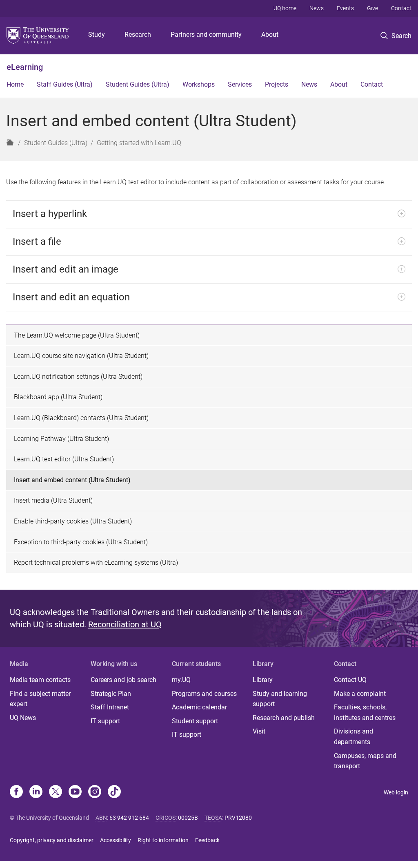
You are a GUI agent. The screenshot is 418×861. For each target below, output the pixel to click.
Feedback (207, 840)
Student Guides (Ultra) (137, 84)
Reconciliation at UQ (125, 624)
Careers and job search (123, 680)
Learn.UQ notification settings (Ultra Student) (78, 376)
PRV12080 (238, 817)
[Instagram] (94, 792)
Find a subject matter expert (40, 699)
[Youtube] (75, 792)
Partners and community (206, 34)
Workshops (198, 84)
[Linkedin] (35, 792)
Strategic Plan (111, 694)
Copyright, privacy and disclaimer (51, 840)
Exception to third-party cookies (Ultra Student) (81, 542)
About (269, 34)
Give (372, 8)
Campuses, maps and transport (365, 761)
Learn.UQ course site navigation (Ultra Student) (81, 356)
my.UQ (181, 680)
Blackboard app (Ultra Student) (58, 397)
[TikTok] (114, 792)
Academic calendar (199, 707)
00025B (188, 817)
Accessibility (115, 840)
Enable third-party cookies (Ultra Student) (73, 521)
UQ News (23, 718)
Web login (396, 792)
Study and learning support (280, 699)
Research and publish (284, 718)
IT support (105, 721)
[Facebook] (16, 792)
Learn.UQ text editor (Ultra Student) (64, 459)
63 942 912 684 (129, 817)
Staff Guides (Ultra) (65, 84)
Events (345, 8)
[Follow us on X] (55, 792)
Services (240, 84)
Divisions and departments (353, 736)
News (316, 8)
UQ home (284, 8)
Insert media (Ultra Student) (53, 500)
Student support (195, 721)
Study (96, 34)
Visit (259, 731)
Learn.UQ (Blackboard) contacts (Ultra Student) (81, 418)
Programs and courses (204, 694)
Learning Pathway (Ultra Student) (61, 439)
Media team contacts (40, 680)
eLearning (25, 67)
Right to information (163, 840)
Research (138, 34)
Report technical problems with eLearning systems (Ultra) (96, 562)
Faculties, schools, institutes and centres (365, 712)
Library (263, 680)
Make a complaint (360, 694)
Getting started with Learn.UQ (139, 143)
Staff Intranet (110, 707)
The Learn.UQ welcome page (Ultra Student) (77, 335)
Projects (276, 84)
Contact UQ (350, 680)
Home (15, 84)
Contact (401, 8)
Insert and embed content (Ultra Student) (72, 480)
